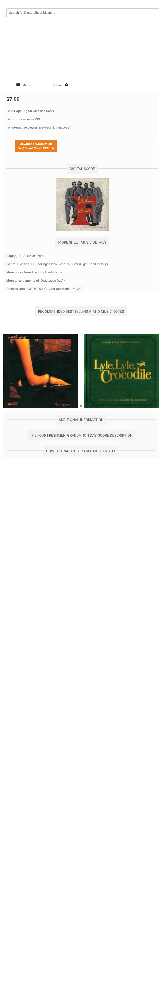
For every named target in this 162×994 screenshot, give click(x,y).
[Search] (154, 4)
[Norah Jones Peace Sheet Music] (40, 371)
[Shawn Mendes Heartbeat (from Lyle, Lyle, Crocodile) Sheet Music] (121, 371)
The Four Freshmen (45, 272)
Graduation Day (51, 280)
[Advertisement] (81, 48)
